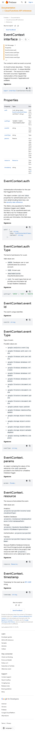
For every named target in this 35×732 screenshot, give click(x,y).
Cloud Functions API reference (17, 11)
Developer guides (6, 637)
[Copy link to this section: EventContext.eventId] (8, 307)
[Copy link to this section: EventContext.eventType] (12, 335)
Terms (3, 723)
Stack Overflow (6, 680)
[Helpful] (15, 25)
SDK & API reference (7, 640)
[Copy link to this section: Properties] (20, 100)
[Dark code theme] (26, 88)
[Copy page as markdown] (25, 39)
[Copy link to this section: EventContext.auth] (5, 185)
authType (7, 121)
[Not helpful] (18, 25)
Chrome (3, 707)
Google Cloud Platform (8, 713)
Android (3, 704)
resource (7, 160)
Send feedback (11, 30)
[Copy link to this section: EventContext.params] (16, 461)
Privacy (9, 723)
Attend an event (6, 669)
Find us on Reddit (6, 660)
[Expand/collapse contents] (15, 45)
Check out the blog (7, 657)
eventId (6, 128)
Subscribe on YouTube (7, 666)
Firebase (6, 17)
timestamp (7, 167)
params (6, 138)
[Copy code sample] (29, 88)
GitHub (3, 649)
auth (5, 110)
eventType (7, 135)
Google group (5, 683)
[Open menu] (3, 2)
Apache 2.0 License (7, 620)
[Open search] (22, 2)
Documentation (8, 8)
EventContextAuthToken (19, 112)
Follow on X (4, 663)
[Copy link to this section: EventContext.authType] (12, 250)
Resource (15, 160)
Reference (9, 22)
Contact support (6, 677)
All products (5, 715)
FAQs (3, 692)
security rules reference (14, 202)
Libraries (3, 646)
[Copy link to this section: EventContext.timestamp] (20, 577)
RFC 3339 (28, 582)
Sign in (31, 2)
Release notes (5, 686)
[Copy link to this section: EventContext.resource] (18, 496)
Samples (4, 643)
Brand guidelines (6, 689)
